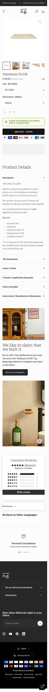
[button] (39, 441)
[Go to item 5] (26, 66)
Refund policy (9, 674)
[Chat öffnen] (42, 687)
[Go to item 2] (16, 66)
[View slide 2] (22, 552)
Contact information (29, 677)
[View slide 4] (28, 552)
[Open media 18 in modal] (40, 22)
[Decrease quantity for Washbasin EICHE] (5, 112)
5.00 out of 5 (30, 465)
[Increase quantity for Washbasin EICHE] (14, 112)
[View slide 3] (25, 552)
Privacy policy (18, 674)
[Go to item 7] (36, 66)
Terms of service (29, 674)
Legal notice (38, 674)
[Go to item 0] (6, 66)
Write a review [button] (23, 492)
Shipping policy (17, 677)
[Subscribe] (40, 623)
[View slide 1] (19, 552)
